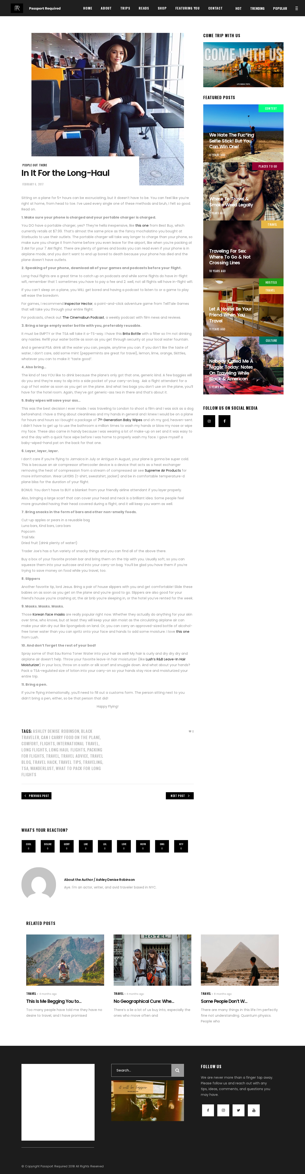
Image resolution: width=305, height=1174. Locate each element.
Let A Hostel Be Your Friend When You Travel (230, 315)
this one (142, 225)
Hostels (271, 282)
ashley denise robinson (56, 731)
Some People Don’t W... (224, 1001)
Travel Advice (74, 756)
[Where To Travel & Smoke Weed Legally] (243, 191)
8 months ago (223, 994)
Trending (257, 8)
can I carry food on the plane (70, 737)
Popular (280, 8)
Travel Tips (70, 762)
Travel (52, 756)
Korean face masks (49, 614)
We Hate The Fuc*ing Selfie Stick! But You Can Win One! (231, 141)
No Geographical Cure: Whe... (144, 1001)
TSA (25, 768)
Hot (238, 8)
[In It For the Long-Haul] (38, 884)
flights (47, 743)
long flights (34, 750)
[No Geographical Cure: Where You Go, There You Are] (153, 960)
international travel (78, 743)
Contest (271, 108)
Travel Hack (45, 762)
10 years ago (217, 271)
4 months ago (48, 994)
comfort (29, 743)
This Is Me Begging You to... (53, 1001)
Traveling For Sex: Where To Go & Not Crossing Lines (229, 257)
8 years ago (217, 213)
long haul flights (67, 750)
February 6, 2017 (33, 184)
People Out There (34, 165)
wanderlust (42, 768)
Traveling (92, 762)
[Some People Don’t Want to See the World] (240, 960)
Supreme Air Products (163, 470)
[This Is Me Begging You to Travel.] (65, 960)
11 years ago (217, 155)
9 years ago (217, 387)
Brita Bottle (132, 333)
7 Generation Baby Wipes (120, 420)
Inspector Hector (78, 303)
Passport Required (54, 1166)
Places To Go (268, 166)
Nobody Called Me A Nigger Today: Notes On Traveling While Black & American (231, 370)
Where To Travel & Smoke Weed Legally (231, 202)
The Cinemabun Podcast (83, 317)
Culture (271, 340)
